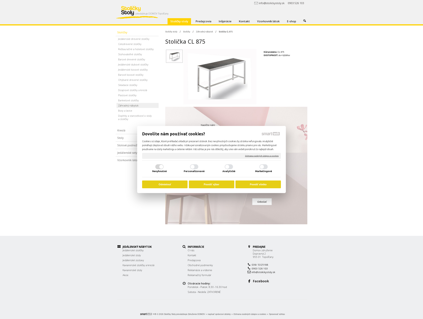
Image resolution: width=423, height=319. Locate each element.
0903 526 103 (260, 268)
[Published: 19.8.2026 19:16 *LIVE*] (154, 314)
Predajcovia (194, 260)
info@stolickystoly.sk (263, 272)
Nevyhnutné (159, 171)
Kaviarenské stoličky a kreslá (138, 265)
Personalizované (194, 171)
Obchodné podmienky (200, 265)
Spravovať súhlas (277, 314)
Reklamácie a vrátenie (200, 270)
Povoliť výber (211, 184)
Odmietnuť (165, 184)
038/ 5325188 (260, 264)
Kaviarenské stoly (132, 270)
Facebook (261, 281)
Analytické (228, 171)
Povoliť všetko (258, 184)
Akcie (125, 275)
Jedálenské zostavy (133, 260)
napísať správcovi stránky (219, 314)
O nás (191, 250)
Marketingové (263, 171)
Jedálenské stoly (132, 255)
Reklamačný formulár (199, 275)
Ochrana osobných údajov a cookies (262, 156)
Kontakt (192, 255)
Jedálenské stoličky (133, 250)
